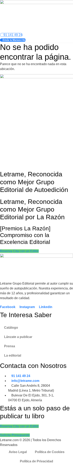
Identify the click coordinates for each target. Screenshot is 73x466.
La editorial (12, 355)
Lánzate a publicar (18, 337)
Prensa (9, 346)
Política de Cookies (49, 452)
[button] (66, 29)
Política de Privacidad (36, 461)
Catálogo (11, 327)
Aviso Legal (18, 452)
